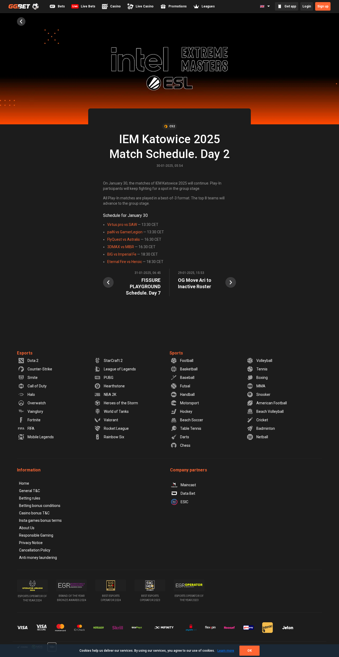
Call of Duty (37, 386)
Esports (25, 353)
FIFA (31, 428)
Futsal (185, 386)
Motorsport (189, 403)
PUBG (108, 377)
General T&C (29, 491)
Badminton (265, 428)
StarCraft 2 (113, 360)
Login (306, 6)
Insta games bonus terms (40, 520)
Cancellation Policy (34, 550)
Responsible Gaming (36, 535)
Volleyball (264, 360)
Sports (176, 353)
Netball (262, 437)
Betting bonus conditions (39, 505)
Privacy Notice (31, 543)
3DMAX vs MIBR (120, 247)
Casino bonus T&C (34, 513)
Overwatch (37, 403)
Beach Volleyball (270, 411)
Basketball (189, 369)
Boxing (262, 377)
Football (186, 360)
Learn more (225, 650)
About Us (26, 528)
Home (24, 483)
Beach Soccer (191, 420)
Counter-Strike (40, 369)
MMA (260, 386)
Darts (184, 437)
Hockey (186, 411)
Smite (33, 377)
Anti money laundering (38, 557)
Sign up (322, 6)
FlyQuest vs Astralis (123, 239)
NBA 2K (110, 394)
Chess (185, 445)
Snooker (263, 394)
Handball (187, 394)
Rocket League (116, 428)
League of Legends (120, 369)
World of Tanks (116, 411)
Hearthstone (114, 386)
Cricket (262, 420)
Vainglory (35, 411)
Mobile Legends (41, 437)
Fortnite (34, 420)
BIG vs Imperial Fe (121, 254)
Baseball (187, 377)
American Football (271, 403)
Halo (31, 394)
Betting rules (29, 498)
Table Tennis (190, 428)
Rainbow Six (114, 437)
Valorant (111, 420)
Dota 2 (33, 360)
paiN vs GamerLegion (124, 232)
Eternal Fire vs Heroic (124, 262)
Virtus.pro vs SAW (122, 224)
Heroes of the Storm (121, 403)
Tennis (261, 369)
